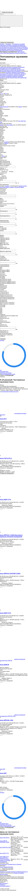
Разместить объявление (7, 473)
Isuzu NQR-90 (4, 664)
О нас (1, 867)
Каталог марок (4, 874)
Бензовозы (16, 49)
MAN (5, 53)
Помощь (5, 867)
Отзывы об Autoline (19, 873)
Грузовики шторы (12, 48)
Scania (21, 53)
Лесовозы (12, 50)
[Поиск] (11, 21)
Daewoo (22, 51)
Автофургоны (21, 45)
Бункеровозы (18, 50)
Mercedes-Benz (11, 53)
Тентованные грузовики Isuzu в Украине (10, 864)
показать (3, 339)
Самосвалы (3, 45)
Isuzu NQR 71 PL (5, 499)
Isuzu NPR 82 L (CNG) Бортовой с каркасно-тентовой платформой (11, 535)
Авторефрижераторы (15, 46)
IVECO (2, 53)
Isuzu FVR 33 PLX (6, 458)
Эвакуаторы (10, 49)
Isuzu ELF (3, 419)
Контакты (10, 867)
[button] (14, 35)
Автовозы (19, 48)
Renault (17, 53)
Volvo (24, 53)
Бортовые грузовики (12, 45)
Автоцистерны (23, 49)
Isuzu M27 (3, 773)
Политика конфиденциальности (19, 871)
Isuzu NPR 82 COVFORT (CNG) (10, 573)
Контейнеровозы (4, 50)
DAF (18, 51)
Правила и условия (5, 871)
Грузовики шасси (4, 46)
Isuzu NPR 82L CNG (6, 720)
